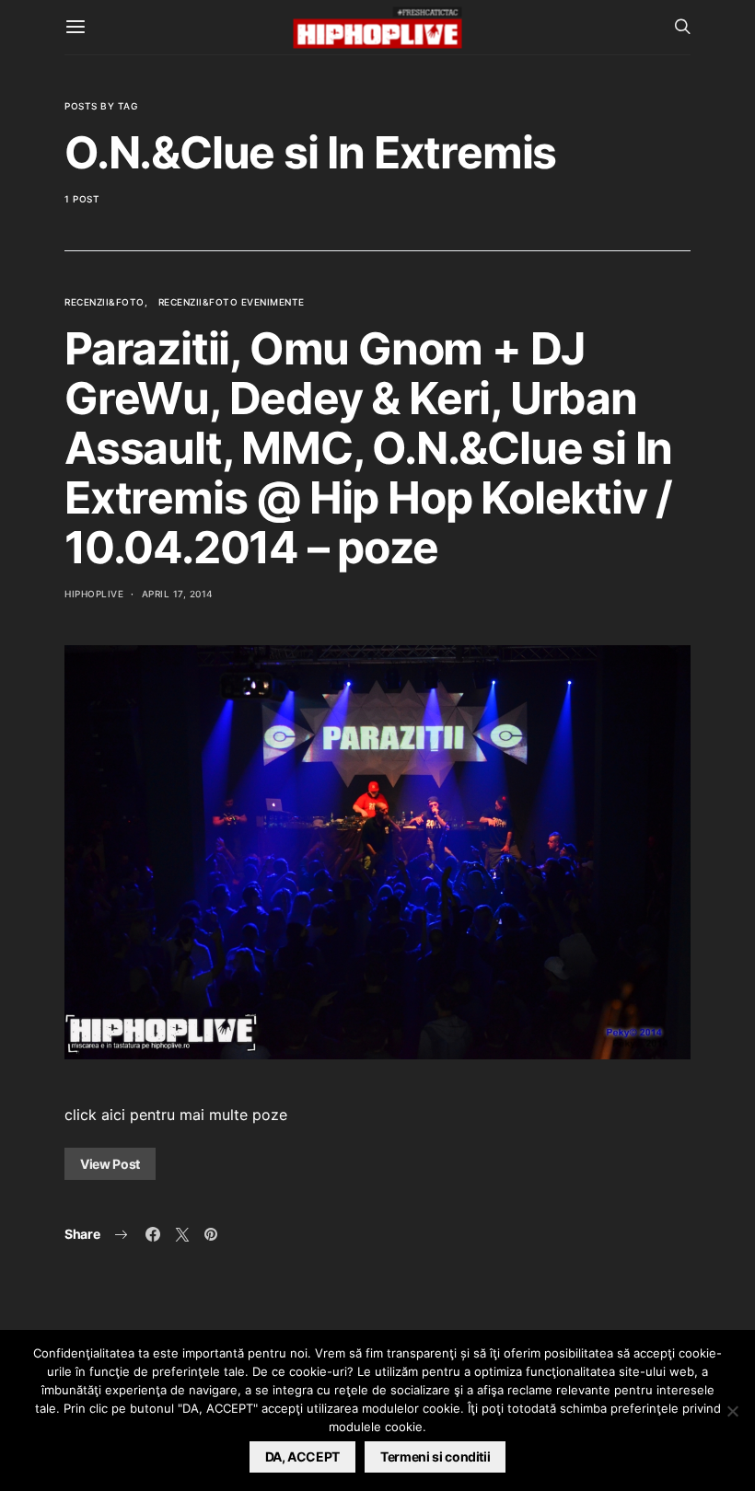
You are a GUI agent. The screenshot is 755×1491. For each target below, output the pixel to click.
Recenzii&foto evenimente (231, 301)
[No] (732, 1411)
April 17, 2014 (178, 593)
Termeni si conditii (435, 1456)
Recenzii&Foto (104, 301)
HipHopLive (93, 593)
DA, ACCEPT (303, 1456)
